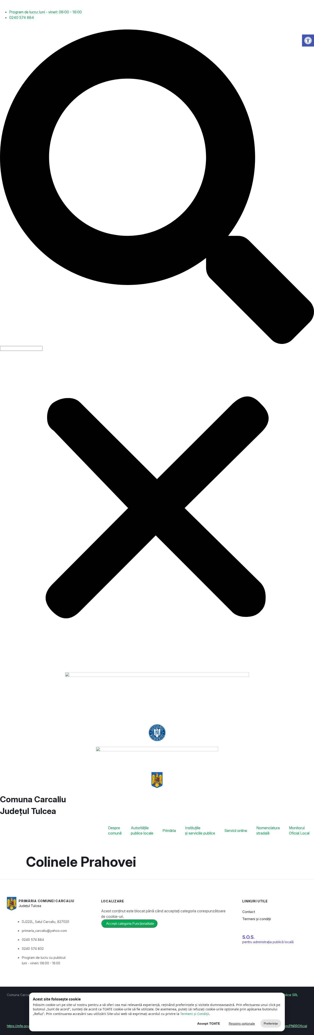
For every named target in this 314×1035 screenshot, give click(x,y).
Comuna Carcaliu (33, 799)
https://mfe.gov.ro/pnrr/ (24, 1026)
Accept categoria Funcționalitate (130, 923)
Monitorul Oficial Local (299, 830)
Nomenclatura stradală (268, 830)
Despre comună (115, 830)
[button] (157, 187)
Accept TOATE (208, 1023)
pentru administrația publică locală (268, 942)
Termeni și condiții (256, 919)
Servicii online (235, 830)
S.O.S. (248, 937)
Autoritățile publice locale (142, 830)
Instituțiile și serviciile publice (200, 830)
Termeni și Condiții (194, 1014)
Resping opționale (242, 1023)
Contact (248, 912)
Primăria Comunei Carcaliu (46, 901)
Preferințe (271, 1023)
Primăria (169, 830)
